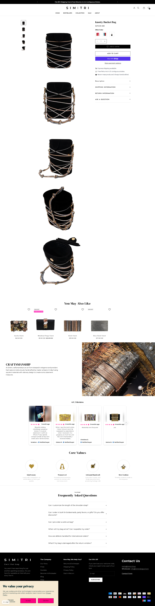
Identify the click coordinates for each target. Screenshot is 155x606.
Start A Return (69, 573)
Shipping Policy (69, 567)
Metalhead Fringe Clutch (46, 335)
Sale (89, 13)
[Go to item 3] (23, 35)
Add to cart (112, 53)
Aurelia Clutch (19, 335)
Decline (46, 601)
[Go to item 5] (23, 48)
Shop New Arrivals (77, 2)
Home (57, 13)
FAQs (42, 580)
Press (42, 567)
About (97, 13)
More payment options (113, 63)
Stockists (43, 570)
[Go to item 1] (23, 22)
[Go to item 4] (23, 42)
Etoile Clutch (72, 335)
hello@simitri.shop (129, 566)
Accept (28, 601)
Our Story (44, 563)
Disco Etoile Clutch (99, 335)
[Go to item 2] (23, 29)
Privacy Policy (68, 570)
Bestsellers (67, 13)
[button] (149, 8)
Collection (80, 13)
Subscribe (95, 580)
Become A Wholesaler (48, 573)
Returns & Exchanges (71, 563)
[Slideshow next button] (126, 422)
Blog (42, 577)
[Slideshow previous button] (28, 422)
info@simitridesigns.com (140, 569)
